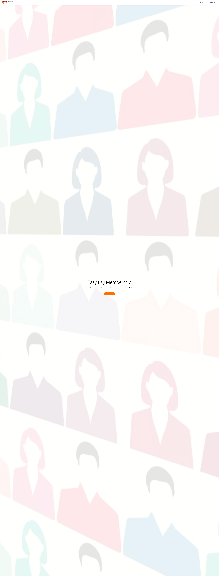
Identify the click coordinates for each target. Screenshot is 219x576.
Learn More (109, 293)
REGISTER (212, 2)
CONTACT (203, 2)
